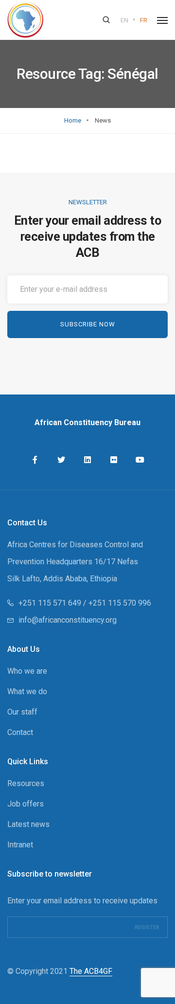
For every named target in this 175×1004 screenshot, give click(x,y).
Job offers (25, 803)
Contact (20, 732)
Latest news (28, 824)
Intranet (20, 844)
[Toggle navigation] (162, 20)
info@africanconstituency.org (67, 620)
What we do (27, 691)
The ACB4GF (91, 971)
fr (143, 20)
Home (72, 120)
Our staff (22, 712)
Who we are (27, 671)
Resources (25, 783)
